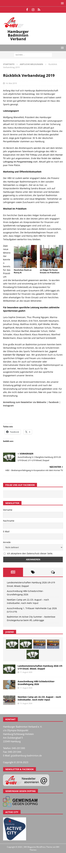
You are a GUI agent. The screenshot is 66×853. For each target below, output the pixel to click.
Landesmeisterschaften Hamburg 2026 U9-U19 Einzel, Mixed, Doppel (40, 667)
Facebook (54, 402)
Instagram (8, 405)
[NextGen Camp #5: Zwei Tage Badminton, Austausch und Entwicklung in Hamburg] (39, 644)
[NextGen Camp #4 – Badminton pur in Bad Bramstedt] (53, 644)
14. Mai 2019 (11, 83)
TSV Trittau (31, 154)
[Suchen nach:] (33, 54)
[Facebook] (27, 10)
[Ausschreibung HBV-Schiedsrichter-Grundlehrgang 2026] (9, 684)
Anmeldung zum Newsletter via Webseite (24, 402)
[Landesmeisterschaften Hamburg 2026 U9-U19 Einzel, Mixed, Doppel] (12, 644)
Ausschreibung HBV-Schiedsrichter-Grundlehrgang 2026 (36, 683)
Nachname (8, 520)
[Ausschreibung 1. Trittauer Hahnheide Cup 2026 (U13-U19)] (26, 644)
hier (40, 392)
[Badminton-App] (39, 10)
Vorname (7, 509)
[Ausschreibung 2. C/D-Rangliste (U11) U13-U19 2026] (33, 654)
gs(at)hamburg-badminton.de (26, 755)
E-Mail (6, 531)
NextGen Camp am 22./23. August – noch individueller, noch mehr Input (39, 698)
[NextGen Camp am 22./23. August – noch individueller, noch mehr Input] (9, 700)
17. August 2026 (26, 672)
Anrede (7, 542)
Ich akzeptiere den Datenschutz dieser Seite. (30, 553)
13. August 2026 (26, 703)
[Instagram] (33, 10)
